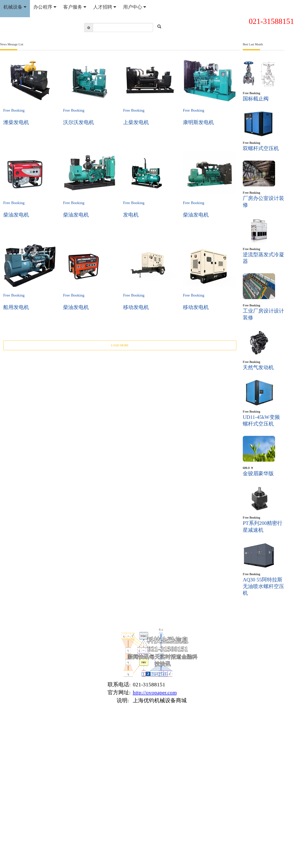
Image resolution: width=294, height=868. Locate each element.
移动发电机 (136, 307)
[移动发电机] (149, 265)
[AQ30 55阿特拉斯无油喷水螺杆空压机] (259, 555)
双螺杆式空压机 (261, 148)
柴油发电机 (16, 215)
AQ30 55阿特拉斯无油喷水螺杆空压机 (263, 586)
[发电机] (144, 172)
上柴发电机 (136, 122)
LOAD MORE (120, 345)
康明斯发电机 (198, 122)
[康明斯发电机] (209, 80)
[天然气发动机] (259, 343)
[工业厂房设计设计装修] (259, 286)
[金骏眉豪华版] (259, 449)
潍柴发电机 (16, 122)
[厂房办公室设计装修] (259, 173)
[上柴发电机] (149, 80)
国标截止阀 (256, 98)
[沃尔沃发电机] (89, 80)
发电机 (131, 215)
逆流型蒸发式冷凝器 (263, 258)
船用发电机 (16, 307)
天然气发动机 (258, 367)
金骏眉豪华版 (258, 473)
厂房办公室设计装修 (263, 201)
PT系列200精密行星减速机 (262, 526)
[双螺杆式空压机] (259, 124)
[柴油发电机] (24, 172)
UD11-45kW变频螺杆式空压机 (261, 420)
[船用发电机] (30, 265)
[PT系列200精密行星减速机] (259, 498)
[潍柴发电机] (29, 80)
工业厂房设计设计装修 (263, 314)
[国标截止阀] (259, 74)
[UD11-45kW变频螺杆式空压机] (259, 392)
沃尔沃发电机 (78, 122)
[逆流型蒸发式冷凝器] (259, 230)
